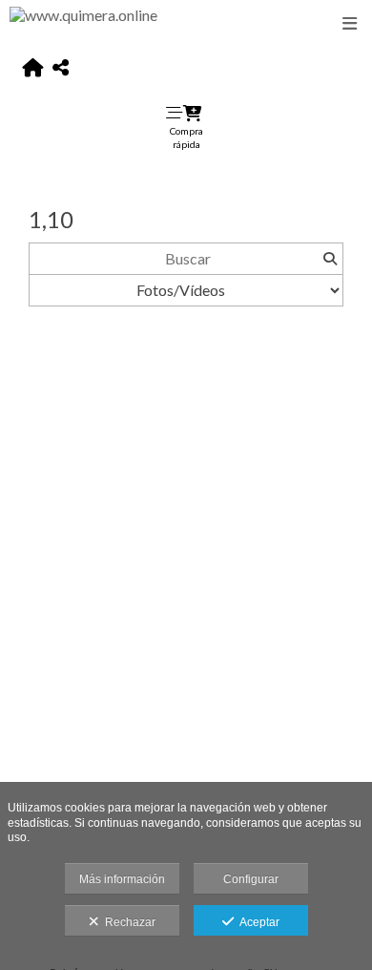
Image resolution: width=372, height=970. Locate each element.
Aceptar (256, 922)
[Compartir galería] (60, 68)
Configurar (251, 879)
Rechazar (127, 922)
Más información (122, 879)
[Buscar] (329, 258)
